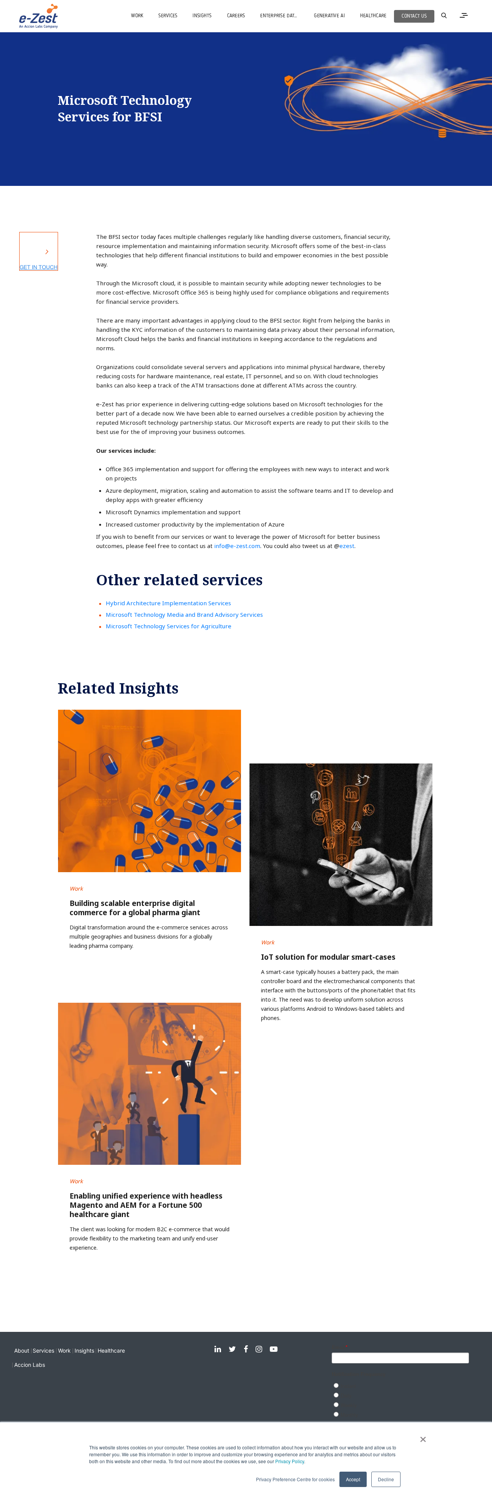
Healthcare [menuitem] (373, 15)
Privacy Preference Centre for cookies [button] (295, 1479)
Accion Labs (29, 1364)
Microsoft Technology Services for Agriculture (168, 626)
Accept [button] (353, 1479)
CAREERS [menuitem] (236, 15)
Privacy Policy (289, 1461)
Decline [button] (386, 1479)
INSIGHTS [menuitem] (202, 15)
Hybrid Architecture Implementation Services (168, 603)
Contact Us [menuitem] (414, 16)
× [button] (423, 1436)
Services (43, 1350)
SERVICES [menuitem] (167, 15)
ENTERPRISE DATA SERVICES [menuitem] (283, 15)
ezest (346, 546)
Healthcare (111, 1350)
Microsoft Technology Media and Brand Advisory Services (184, 614)
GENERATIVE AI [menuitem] (329, 15)
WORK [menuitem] (137, 15)
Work (64, 1350)
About (21, 1350)
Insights (84, 1350)
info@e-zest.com (237, 546)
